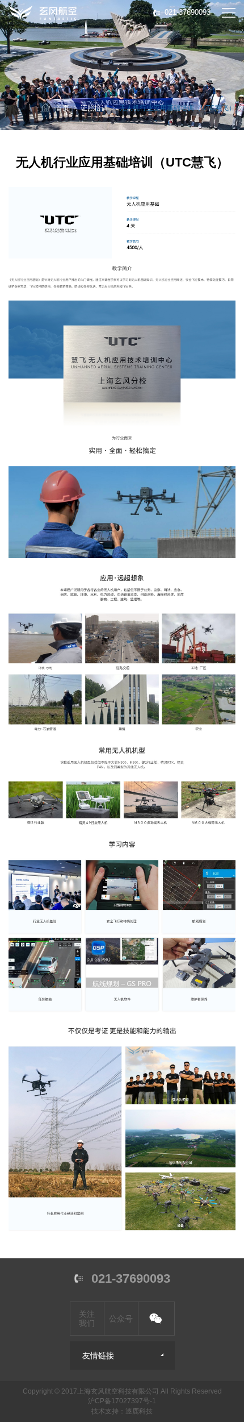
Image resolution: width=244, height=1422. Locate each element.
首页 (62, 108)
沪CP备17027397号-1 (122, 1401)
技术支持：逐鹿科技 (122, 1411)
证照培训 (94, 108)
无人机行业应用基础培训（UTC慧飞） (177, 108)
